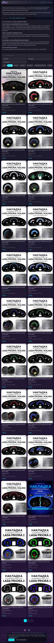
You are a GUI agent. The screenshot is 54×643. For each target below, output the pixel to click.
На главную (49, 2)
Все (4, 65)
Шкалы (10, 65)
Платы (16, 65)
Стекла (50, 65)
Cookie (40, 633)
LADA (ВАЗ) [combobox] (5, 58)
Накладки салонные (40, 65)
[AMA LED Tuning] (5, 2)
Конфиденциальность (13, 637)
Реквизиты (14, 633)
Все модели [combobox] (30, 58)
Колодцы (30, 65)
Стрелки (23, 65)
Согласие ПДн (29, 633)
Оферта (18, 633)
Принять (11, 639)
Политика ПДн (23, 633)
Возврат (37, 633)
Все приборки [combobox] (6, 62)
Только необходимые (21, 639)
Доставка (34, 633)
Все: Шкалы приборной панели (17, 18)
